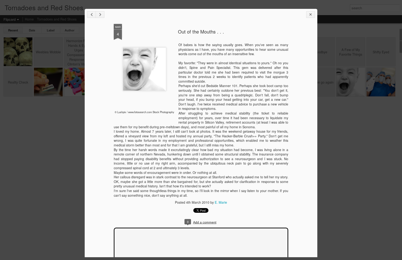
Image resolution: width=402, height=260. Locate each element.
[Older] (100, 14)
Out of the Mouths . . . (201, 31)
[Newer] (91, 14)
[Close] (310, 14)
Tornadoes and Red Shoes (57, 19)
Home (29, 19)
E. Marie (221, 202)
